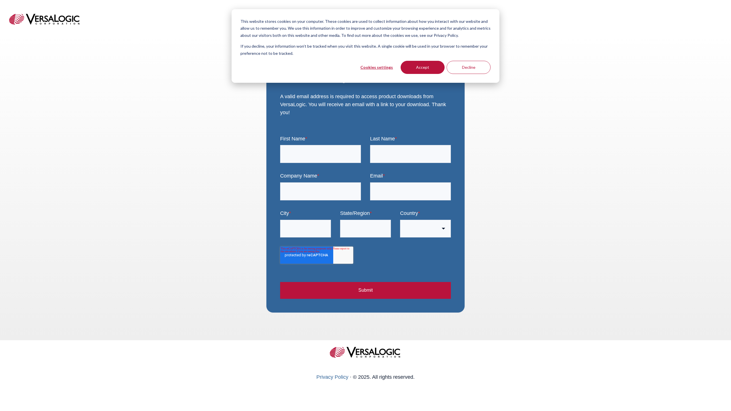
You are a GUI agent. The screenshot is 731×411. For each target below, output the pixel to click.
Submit (365, 290)
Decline (468, 67)
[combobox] (425, 229)
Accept (422, 67)
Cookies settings (376, 67)
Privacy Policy (332, 377)
